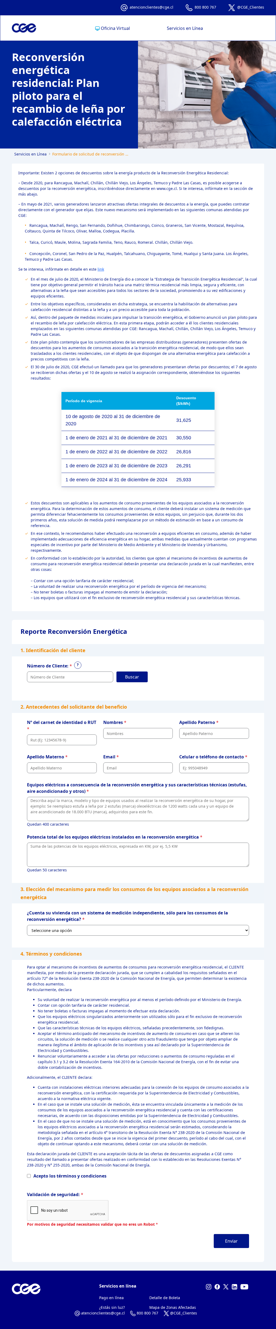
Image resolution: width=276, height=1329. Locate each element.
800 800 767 (205, 7)
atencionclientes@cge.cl (151, 7)
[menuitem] (112, 28)
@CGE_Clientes (250, 7)
